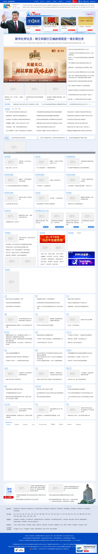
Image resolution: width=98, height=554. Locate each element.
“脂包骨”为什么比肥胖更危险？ (75, 203)
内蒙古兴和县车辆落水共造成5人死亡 (46, 126)
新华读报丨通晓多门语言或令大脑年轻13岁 (48, 130)
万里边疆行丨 (9, 126)
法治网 (85, 524)
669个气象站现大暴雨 (77, 75)
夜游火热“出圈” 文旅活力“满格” (45, 389)
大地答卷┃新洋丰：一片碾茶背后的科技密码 (17, 360)
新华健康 (68, 192)
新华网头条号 (80, 508)
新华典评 (50, 261)
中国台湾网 (50, 524)
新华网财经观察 (8, 174)
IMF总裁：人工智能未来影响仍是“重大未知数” (79, 99)
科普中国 (77, 519)
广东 (61, 514)
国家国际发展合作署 (38, 519)
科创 (62, 5)
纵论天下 (43, 264)
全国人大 (22, 528)
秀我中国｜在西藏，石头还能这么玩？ (77, 338)
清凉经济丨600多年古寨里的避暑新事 (77, 360)
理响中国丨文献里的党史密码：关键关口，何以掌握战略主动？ (31, 80)
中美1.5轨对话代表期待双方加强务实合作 (16, 111)
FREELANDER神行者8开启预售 (45, 325)
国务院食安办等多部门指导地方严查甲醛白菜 (17, 356)
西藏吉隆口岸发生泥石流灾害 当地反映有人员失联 (26, 104)
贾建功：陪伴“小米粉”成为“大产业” (20, 123)
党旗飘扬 (43, 256)
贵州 (75, 514)
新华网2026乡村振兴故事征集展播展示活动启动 (80, 353)
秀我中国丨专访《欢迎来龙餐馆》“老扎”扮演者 (18, 249)
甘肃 (86, 514)
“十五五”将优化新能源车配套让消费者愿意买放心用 (54, 104)
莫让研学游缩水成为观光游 (18, 137)
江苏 (35, 514)
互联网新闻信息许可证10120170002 (21, 544)
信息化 (35, 7)
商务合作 (47, 540)
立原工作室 (76, 226)
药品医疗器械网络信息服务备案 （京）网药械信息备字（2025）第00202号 (74, 546)
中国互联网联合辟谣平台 (56, 519)
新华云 (57, 540)
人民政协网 (80, 524)
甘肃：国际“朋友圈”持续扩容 (20, 126)
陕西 (84, 514)
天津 (18, 514)
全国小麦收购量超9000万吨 (13, 353)
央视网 (33, 524)
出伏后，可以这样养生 (73, 325)
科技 (60, 5)
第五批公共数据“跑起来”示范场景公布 (77, 302)
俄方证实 (91, 90)
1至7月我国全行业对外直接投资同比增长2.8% (80, 63)
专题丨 (70, 75)
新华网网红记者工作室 (41, 210)
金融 (24, 7)
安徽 (40, 514)
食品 (29, 7)
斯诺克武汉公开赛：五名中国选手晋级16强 (79, 415)
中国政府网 (16, 519)
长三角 (34, 516)
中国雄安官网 (47, 519)
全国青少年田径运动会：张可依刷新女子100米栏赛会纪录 (87, 409)
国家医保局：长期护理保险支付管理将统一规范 (80, 67)
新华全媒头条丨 (23, 237)
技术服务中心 (53, 540)
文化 (70, 5)
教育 (57, 5)
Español (17, 424)
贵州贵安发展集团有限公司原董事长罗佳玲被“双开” (50, 119)
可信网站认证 (66, 548)
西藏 (81, 514)
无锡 (31, 516)
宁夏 (15, 516)
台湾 (46, 5)
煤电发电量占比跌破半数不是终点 (14, 389)
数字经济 (40, 7)
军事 (77, 5)
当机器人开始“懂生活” (55, 180)
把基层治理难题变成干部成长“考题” (78, 137)
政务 (87, 5)
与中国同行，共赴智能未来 (44, 185)
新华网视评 (7, 156)
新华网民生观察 (8, 192)
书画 (72, 5)
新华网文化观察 (70, 174)
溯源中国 (55, 7)
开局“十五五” (44, 253)
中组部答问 (71, 54)
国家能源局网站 (83, 519)
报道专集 (90, 14)
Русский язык (43, 424)
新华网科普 (7, 210)
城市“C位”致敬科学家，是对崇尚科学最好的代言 (52, 137)
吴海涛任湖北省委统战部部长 (13, 302)
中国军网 (69, 524)
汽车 (26, 7)
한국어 (61, 424)
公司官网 (15, 6)
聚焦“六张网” (51, 253)
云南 (78, 514)
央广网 (61, 524)
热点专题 (42, 232)
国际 (36, 5)
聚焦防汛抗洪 (59, 259)
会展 (65, 7)
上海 (32, 514)
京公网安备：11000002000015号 (39, 548)
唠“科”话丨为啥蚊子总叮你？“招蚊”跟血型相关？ (18, 252)
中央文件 (92, 5)
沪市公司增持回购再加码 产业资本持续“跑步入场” (80, 392)
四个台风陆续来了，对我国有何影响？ (46, 167)
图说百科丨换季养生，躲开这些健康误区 (16, 255)
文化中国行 (49, 256)
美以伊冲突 (55, 264)
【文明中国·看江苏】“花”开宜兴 (45, 342)
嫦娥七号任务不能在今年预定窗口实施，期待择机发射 (72, 222)
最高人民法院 (46, 528)
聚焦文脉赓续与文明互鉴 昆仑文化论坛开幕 (27, 499)
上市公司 (88, 7)
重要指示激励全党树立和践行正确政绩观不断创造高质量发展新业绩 (64, 43)
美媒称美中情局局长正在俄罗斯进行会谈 (78, 90)
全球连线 (54, 5)
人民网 (15, 524)
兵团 (28, 516)
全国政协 (32, 528)
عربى (33, 424)
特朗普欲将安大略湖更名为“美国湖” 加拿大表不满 (79, 115)
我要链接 (35, 540)
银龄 (52, 7)
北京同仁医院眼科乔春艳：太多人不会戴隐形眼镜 (49, 360)
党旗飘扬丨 (9, 123)
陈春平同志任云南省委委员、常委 (14, 299)
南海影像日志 (51, 259)
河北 (20, 514)
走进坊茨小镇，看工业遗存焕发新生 (77, 379)
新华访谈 (37, 156)
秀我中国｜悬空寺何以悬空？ (75, 342)
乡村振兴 (48, 7)
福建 (43, 514)
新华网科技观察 (39, 174)
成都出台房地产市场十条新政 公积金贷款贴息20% (49, 379)
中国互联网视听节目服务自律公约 (55, 548)
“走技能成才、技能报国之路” (85, 26)
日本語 (53, 424)
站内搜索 (87, 1)
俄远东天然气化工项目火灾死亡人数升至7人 (78, 126)
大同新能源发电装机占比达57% (14, 392)
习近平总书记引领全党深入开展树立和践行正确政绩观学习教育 (30, 43)
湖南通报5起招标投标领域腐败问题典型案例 (48, 115)
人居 (36, 368)
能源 (63, 7)
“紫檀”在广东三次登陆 (88, 75)
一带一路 (80, 7)
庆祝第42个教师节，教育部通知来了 (46, 299)
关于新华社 (36, 1)
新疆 (18, 516)
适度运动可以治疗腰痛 (86, 319)
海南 (66, 514)
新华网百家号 (87, 508)
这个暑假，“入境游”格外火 (56, 198)
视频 (82, 5)
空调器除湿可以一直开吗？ (13, 221)
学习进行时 (25, 5)
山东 (49, 514)
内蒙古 (20, 516)
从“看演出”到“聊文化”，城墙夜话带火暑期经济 (80, 335)
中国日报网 (28, 524)
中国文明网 (22, 519)
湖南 (58, 514)
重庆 (69, 514)
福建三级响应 (87, 77)
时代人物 (55, 256)
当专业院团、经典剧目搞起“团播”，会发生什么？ (80, 185)
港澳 (44, 5)
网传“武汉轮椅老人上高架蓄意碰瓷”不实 (53, 338)
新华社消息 (44, 261)
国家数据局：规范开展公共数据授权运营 (16, 115)
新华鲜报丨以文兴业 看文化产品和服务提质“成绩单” (19, 244)
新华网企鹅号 (17, 510)
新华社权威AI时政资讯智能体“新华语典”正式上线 (61, 495)
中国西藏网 (56, 524)
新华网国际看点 (70, 156)
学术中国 (44, 7)
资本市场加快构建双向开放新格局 (76, 389)
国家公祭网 (71, 519)
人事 (34, 5)
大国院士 (61, 256)
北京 (15, 514)
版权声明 (39, 540)
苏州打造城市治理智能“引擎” (21, 247)
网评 (41, 5)
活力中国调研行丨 (10, 130)
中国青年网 (38, 524)
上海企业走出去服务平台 (32, 521)
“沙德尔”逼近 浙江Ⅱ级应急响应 (76, 77)
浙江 (38, 514)
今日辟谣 (39, 338)
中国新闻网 (74, 524)
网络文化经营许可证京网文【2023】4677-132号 (19, 546)
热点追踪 (37, 192)
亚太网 (84, 7)
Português (78, 424)
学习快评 (38, 30)
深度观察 (7, 232)
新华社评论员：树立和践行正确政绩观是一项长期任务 (49, 38)
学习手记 (90, 30)
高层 (29, 5)
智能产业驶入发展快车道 (74, 299)
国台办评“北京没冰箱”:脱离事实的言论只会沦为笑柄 (81, 72)
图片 (84, 5)
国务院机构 (26, 528)
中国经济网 (44, 524)
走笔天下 (61, 261)
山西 (23, 514)
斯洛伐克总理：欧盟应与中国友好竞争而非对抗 (79, 111)
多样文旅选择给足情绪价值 (44, 396)
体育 (67, 5)
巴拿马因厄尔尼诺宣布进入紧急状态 (76, 119)
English (8, 424)
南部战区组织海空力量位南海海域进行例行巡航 (80, 81)
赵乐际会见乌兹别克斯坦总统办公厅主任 (78, 49)
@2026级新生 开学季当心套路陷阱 (46, 203)
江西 (46, 514)
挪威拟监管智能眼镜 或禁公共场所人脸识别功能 (79, 130)
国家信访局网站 (17, 521)
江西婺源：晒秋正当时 (10, 152)
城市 (58, 7)
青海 (89, 514)
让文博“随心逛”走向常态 (12, 203)
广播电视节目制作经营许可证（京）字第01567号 (58, 544)
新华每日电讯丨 (10, 247)
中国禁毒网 (24, 521)
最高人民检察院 (53, 528)
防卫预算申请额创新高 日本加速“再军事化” (78, 167)
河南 (52, 514)
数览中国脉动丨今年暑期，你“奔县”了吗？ (78, 356)
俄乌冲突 (49, 264)
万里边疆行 (44, 259)
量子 (65, 5)
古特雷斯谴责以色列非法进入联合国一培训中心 (80, 94)
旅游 (61, 7)
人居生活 (32, 7)
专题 (84, 43)
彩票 (68, 7)
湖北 (55, 514)
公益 (77, 7)
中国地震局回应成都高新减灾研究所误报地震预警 (49, 111)
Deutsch (69, 424)
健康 (74, 5)
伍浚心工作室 (91, 226)
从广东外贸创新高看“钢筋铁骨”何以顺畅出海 (17, 185)
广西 (63, 514)
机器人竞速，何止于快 (11, 167)
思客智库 (50, 5)
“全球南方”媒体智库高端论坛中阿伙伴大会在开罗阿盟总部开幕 (71, 488)
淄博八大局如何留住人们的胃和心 (23, 130)
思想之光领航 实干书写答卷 (50, 26)
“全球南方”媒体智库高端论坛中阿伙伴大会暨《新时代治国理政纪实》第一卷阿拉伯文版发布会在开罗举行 (38, 488)
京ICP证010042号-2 (52, 546)
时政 (32, 5)
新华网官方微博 (38, 508)
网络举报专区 (92, 1)
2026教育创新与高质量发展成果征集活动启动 (48, 302)
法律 (89, 5)
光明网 (64, 524)
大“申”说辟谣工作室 (59, 226)
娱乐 (70, 7)
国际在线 (23, 524)
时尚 (72, 7)
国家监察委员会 (38, 528)
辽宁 (26, 514)
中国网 (19, 524)
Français (25, 424)
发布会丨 (70, 57)
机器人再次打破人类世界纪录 (13, 379)
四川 (72, 514)
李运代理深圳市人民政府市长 (13, 306)
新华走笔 (56, 261)
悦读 (75, 7)
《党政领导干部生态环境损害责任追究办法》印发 (80, 53)
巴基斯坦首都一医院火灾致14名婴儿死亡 (77, 123)
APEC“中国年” (59, 253)
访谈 (79, 5)
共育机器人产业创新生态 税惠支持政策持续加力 (18, 119)
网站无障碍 (69, 1)
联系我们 (30, 540)
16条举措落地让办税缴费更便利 (45, 335)
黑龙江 (24, 516)
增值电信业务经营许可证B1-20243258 (38, 544)
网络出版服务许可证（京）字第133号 (39, 546)
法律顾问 (43, 540)
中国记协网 (65, 519)
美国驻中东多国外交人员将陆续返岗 (81, 85)
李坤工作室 (46, 226)
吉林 (29, 514)
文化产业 (92, 7)
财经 (39, 5)
